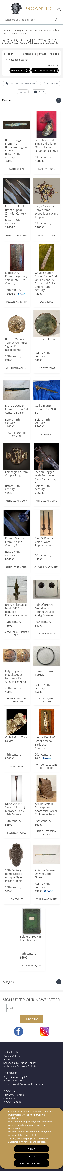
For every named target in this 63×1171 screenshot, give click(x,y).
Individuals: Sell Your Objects (19, 1066)
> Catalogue (17, 30)
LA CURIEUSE (46, 301)
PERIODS (54, 54)
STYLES (42, 54)
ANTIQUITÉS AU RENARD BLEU (16, 634)
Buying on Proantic (14, 1080)
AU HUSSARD (46, 434)
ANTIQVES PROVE (46, 368)
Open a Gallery (11, 1056)
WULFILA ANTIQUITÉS (46, 899)
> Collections (31, 30)
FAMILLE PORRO (46, 235)
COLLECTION (16, 766)
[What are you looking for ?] (55, 19)
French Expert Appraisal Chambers (23, 1084)
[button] (50, 83)
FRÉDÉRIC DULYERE (46, 633)
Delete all (53, 65)
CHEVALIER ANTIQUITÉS (46, 567)
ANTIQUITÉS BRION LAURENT (46, 833)
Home (7, 30)
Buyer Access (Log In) (15, 1077)
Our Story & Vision (13, 1095)
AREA (41, 91)
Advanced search (18, 59)
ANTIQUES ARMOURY (16, 235)
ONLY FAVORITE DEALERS (22, 83)
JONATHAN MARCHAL (17, 368)
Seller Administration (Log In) (19, 1062)
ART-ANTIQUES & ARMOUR (46, 700)
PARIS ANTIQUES (46, 168)
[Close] (27, 70)
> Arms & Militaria (47, 30)
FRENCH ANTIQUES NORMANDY (16, 700)
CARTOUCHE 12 (16, 168)
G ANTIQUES (16, 899)
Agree (31, 1148)
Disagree (31, 1156)
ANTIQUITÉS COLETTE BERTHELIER (46, 766)
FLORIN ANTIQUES (16, 832)
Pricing (7, 1059)
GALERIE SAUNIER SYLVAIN (17, 434)
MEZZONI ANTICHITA (16, 301)
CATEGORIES (29, 54)
